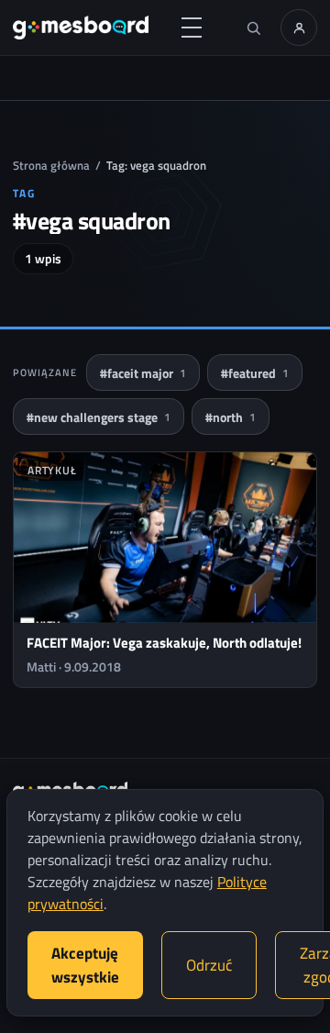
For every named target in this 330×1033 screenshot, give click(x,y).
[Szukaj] (253, 27)
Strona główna (51, 165)
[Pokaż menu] (191, 27)
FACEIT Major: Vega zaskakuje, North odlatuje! (164, 642)
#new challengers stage (98, 417)
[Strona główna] (80, 27)
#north (230, 417)
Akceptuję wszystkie (85, 965)
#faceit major (143, 373)
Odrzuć (209, 965)
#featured (255, 373)
